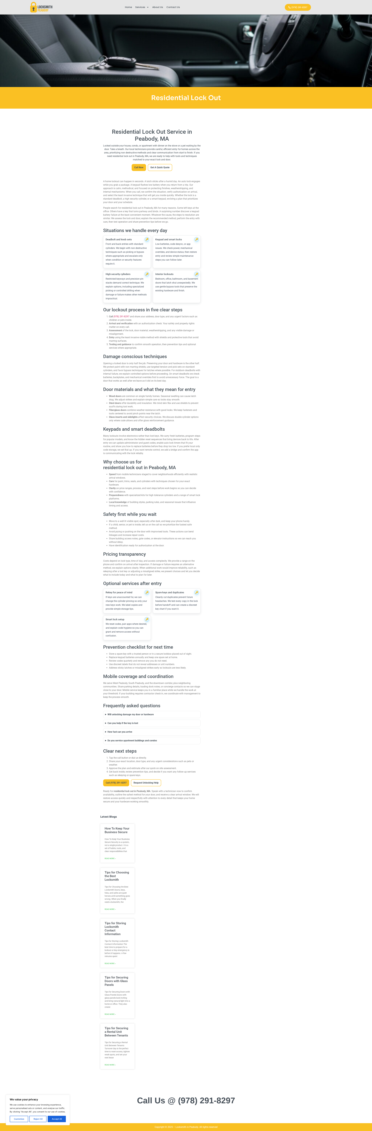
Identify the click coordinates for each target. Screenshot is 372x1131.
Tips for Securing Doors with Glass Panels (116, 981)
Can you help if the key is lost (123, 723)
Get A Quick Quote (160, 167)
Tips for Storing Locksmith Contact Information (115, 928)
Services (140, 7)
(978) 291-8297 (121, 316)
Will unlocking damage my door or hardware (131, 714)
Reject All (38, 1119)
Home (128, 7)
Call (116, 782)
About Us (157, 7)
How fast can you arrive (120, 731)
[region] (38, 1110)
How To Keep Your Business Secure (117, 830)
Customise (19, 1119)
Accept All (57, 1119)
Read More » (110, 858)
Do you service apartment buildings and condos (132, 740)
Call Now (138, 167)
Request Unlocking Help (146, 782)
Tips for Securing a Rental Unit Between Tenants (116, 1031)
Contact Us (173, 7)
